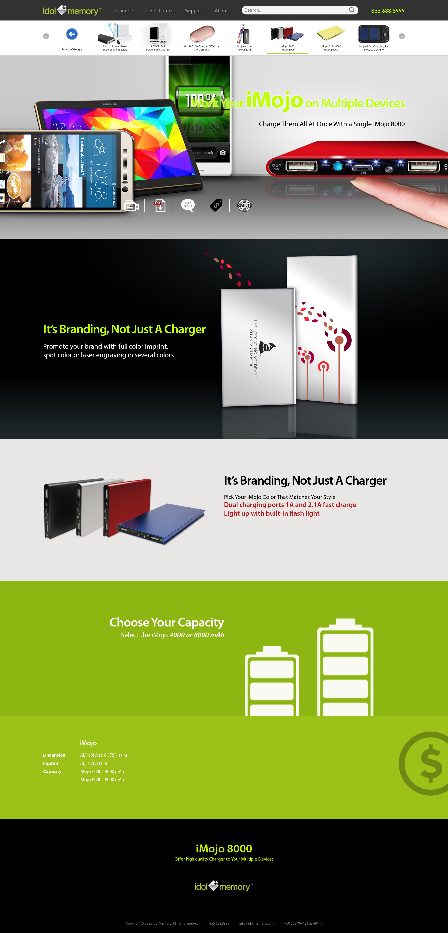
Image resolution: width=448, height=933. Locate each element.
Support (194, 10)
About (221, 10)
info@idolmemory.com (256, 924)
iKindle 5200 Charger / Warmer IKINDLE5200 (201, 48)
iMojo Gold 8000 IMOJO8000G (331, 48)
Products (124, 10)
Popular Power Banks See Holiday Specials (114, 48)
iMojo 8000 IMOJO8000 (287, 48)
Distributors (159, 10)
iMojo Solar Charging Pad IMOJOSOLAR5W (374, 48)
